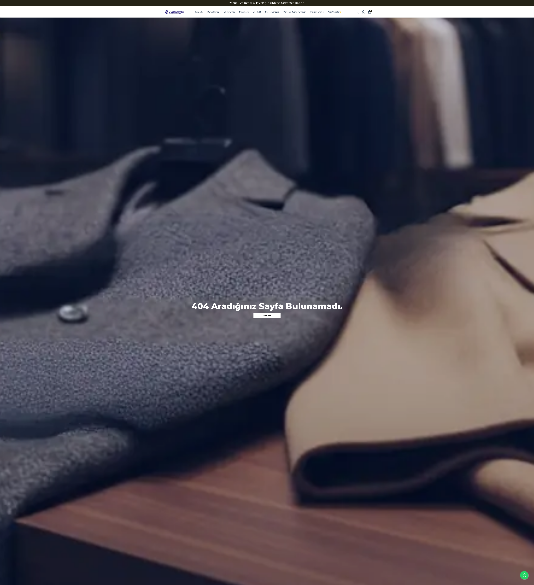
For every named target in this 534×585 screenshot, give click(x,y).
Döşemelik (244, 12)
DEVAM (267, 315)
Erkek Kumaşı (229, 12)
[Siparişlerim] (363, 12)
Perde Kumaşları (272, 12)
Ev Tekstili (257, 12)
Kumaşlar (199, 12)
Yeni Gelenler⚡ (335, 12)
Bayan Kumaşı (213, 12)
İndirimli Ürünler (317, 12)
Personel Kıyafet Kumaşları (295, 12)
